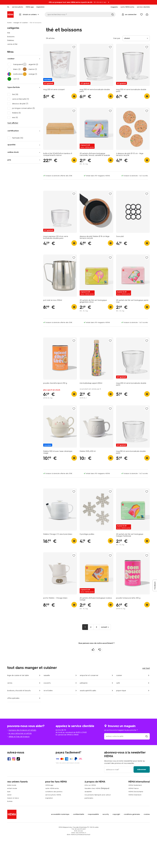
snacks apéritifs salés (88, 691)
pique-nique (121, 691)
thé (8, 33)
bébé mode (11, 785)
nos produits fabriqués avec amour (98, 795)
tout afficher (12, 123)
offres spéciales (13, 698)
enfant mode (12, 788)
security (106, 814)
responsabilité (93, 814)
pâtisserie (83, 683)
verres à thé (12, 44)
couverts (47, 683)
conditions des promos (53, 792)
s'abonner (141, 769)
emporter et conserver (89, 675)
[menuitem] (8, 7)
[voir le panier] (147, 14)
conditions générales (132, 814)
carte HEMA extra (52, 788)
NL (8, 7)
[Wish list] (141, 14)
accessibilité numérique (60, 814)
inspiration (49, 798)
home (9, 23)
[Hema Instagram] (13, 758)
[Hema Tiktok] (18, 758)
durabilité (88, 792)
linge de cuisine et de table (18, 675)
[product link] (60, 65)
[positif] (93, 649)
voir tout (146, 668)
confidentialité (78, 814)
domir (9, 795)
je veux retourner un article (20, 733)
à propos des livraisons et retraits (22, 730)
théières (10, 40)
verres (9, 683)
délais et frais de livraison (19, 736)
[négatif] (100, 649)
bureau (10, 801)
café (118, 683)
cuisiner (119, 675)
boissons (10, 36)
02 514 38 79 (61, 730)
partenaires (89, 798)
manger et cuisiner (20, 23)
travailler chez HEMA (92, 788)
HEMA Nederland (135, 785)
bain (8, 792)
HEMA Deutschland (135, 792)
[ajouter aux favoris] (74, 47)
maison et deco (13, 798)
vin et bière (48, 691)
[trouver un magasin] (146, 736)
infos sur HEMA (90, 785)
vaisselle (47, 675)
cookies (147, 814)
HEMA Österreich (134, 795)
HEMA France (133, 788)
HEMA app (49, 785)
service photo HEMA (53, 795)
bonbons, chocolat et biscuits (19, 691)
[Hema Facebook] (9, 758)
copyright (116, 814)
